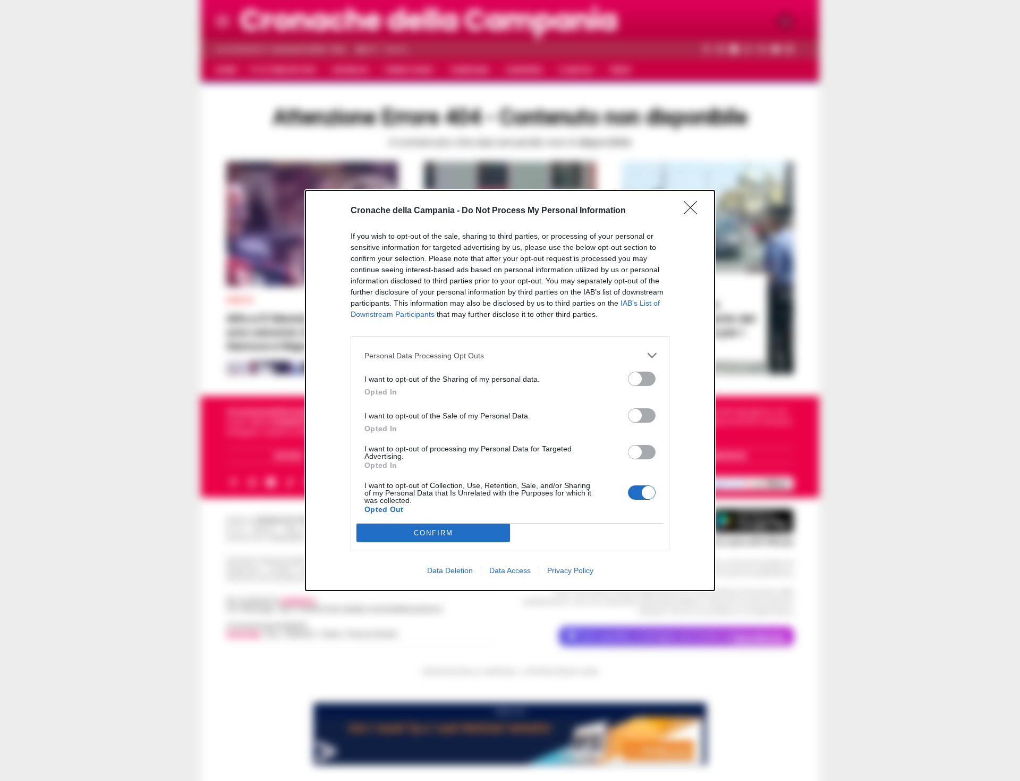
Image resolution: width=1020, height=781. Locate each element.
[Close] (694, 211)
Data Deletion (450, 570)
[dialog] (510, 390)
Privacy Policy (570, 570)
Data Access (510, 570)
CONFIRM (433, 533)
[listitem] (510, 355)
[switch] (642, 379)
